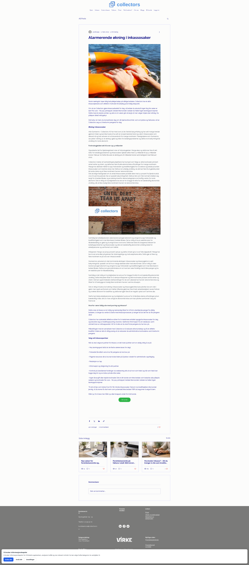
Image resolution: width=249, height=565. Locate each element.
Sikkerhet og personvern (149, 517)
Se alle (168, 438)
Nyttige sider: (150, 537)
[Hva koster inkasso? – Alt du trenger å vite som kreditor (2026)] (156, 449)
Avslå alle (19, 559)
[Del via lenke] (104, 421)
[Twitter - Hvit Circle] (128, 526)
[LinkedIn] (120, 526)
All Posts (82, 19)
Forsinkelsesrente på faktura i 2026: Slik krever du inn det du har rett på (123, 462)
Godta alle (8, 559)
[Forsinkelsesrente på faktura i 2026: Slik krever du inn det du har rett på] (124, 449)
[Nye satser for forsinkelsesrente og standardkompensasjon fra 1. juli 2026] (93, 449)
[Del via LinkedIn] (99, 421)
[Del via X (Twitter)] (94, 421)
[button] (168, 18)
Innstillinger (30, 559)
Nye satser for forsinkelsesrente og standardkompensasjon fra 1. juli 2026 (92, 462)
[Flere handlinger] (159, 32)
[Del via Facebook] (89, 421)
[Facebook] (124, 526)
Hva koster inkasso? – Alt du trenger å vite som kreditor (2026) (156, 462)
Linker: (147, 509)
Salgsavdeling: (83, 537)
